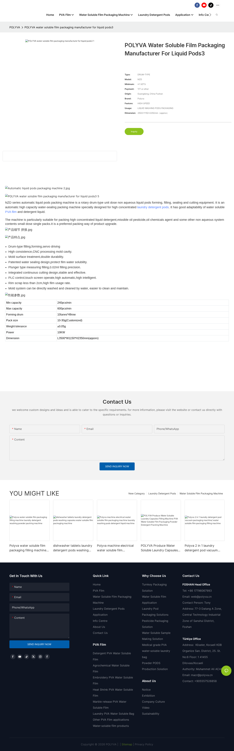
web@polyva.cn (201, 596)
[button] (210, 14)
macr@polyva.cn (202, 675)
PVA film (11, 212)
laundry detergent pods (153, 207)
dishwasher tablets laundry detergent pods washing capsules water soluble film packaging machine (72, 548)
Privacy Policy (144, 744)
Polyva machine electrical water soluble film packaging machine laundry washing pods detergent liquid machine (117, 548)
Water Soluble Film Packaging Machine (201, 493)
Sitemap (126, 744)
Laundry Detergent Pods (162, 493)
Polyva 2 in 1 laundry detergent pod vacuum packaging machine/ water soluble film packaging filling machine (204, 548)
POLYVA (14, 27)
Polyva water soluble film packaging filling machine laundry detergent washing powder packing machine (28, 548)
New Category (136, 493)
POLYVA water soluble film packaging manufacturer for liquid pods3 (68, 27)
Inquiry (134, 131)
